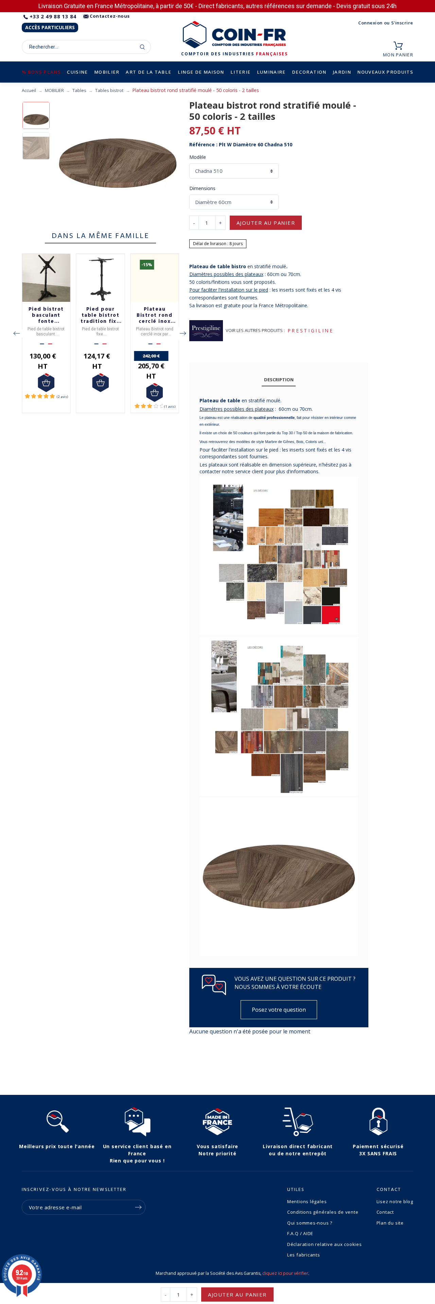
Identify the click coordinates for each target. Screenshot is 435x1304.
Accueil (29, 90)
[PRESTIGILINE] (206, 330)
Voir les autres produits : (255, 330)
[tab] (279, 379)
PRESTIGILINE (311, 330)
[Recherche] (142, 46)
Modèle (197, 157)
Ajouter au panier (266, 222)
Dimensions (202, 188)
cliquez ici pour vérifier (285, 1273)
